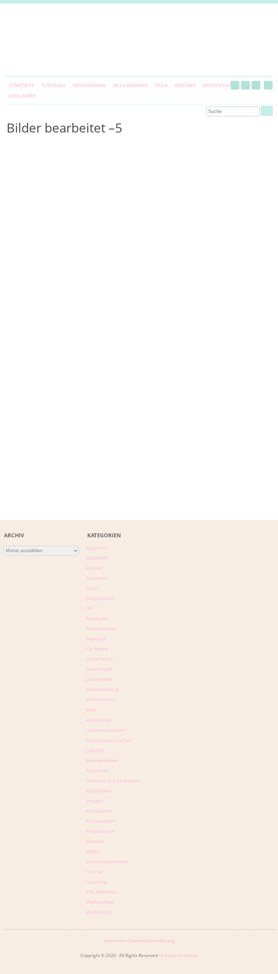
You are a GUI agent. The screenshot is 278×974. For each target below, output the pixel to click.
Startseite (21, 85)
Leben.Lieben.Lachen (109, 740)
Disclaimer (22, 95)
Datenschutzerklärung (152, 940)
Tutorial (94, 872)
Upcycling (96, 882)
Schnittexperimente (107, 861)
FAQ (159, 85)
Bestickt (94, 568)
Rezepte (95, 841)
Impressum (115, 940)
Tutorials (53, 85)
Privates (95, 801)
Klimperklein (99, 720)
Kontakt (185, 85)
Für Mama (97, 649)
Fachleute (96, 618)
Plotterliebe (98, 791)
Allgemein (96, 548)
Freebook (96, 639)
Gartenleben (99, 659)
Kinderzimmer (101, 699)
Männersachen (102, 760)
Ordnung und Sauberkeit (113, 781)
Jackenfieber (99, 679)
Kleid (91, 709)
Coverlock (97, 578)
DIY (89, 608)
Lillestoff (95, 750)
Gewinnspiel (99, 669)
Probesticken (100, 831)
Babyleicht (97, 558)
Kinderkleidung (102, 689)
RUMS (92, 851)
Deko (91, 588)
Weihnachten (100, 902)
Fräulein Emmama (179, 955)
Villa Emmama (130, 85)
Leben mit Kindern (106, 730)
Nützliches (97, 770)
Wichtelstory (99, 912)
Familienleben (101, 628)
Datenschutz (219, 85)
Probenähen (99, 811)
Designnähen (89, 85)
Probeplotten (100, 821)
